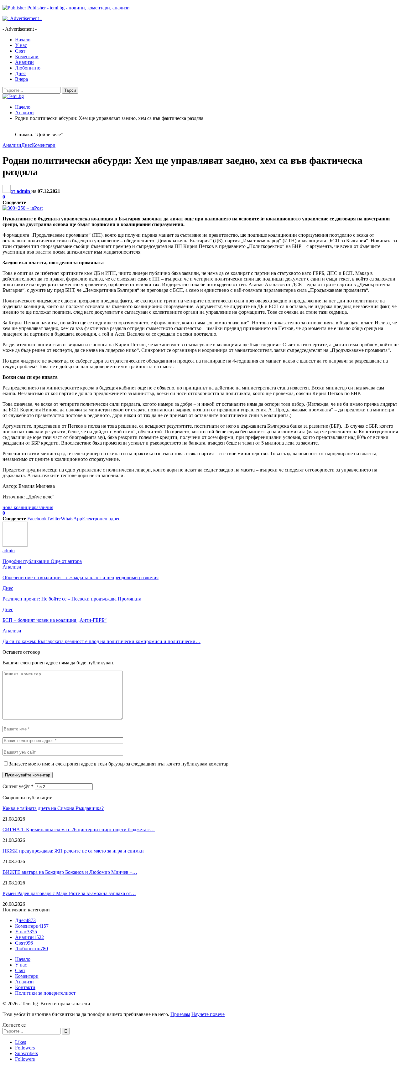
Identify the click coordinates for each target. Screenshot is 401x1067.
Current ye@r (18, 786)
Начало (22, 39)
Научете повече (208, 1014)
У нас (21, 45)
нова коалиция (18, 507)
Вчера (21, 79)
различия (43, 507)
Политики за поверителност (45, 993)
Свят (20, 51)
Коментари (27, 56)
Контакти (25, 987)
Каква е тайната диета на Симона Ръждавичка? (53, 808)
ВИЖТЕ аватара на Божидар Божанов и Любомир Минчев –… (70, 872)
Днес (20, 73)
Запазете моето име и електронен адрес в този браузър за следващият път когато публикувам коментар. (119, 763)
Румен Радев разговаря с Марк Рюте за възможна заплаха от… (69, 893)
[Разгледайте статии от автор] (15, 545)
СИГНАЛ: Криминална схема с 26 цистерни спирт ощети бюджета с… (79, 829)
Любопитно (27, 67)
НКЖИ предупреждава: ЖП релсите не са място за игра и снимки (73, 850)
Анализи (24, 62)
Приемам (180, 1014)
